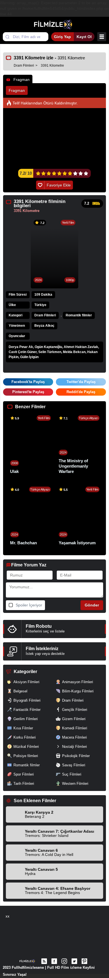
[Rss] (44, 961)
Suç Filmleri (71, 774)
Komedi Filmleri (74, 728)
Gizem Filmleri (74, 719)
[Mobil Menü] (101, 36)
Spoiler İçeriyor (29, 605)
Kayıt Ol (84, 36)
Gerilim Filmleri (25, 719)
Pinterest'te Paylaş (28, 392)
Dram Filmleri (45, 315)
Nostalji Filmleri (74, 746)
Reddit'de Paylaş (81, 392)
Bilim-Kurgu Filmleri (78, 691)
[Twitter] (74, 961)
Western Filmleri (75, 783)
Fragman (21, 79)
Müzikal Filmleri (26, 746)
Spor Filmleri (23, 774)
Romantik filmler (79, 315)
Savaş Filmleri (73, 765)
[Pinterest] (84, 961)
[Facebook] (54, 961)
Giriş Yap (62, 36)
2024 (38, 280)
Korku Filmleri (24, 737)
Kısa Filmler (23, 728)
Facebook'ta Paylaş (28, 382)
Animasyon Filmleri (77, 682)
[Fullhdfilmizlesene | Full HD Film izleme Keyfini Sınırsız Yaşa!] (54, 24)
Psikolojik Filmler (76, 756)
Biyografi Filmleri (27, 700)
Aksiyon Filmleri (26, 682)
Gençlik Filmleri (74, 710)
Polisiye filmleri (25, 756)
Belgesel (20, 691)
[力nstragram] (64, 961)
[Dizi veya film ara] (7, 36)
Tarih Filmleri (23, 783)
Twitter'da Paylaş (81, 382)
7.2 (86, 203)
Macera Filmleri (74, 737)
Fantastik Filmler (27, 710)
